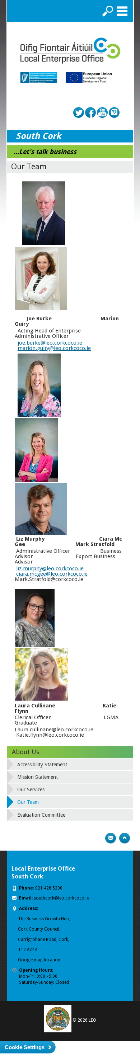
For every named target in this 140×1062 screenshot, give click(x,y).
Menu (122, 11)
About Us (25, 752)
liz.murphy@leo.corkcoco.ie (50, 568)
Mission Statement (37, 777)
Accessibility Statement (42, 764)
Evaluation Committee (41, 815)
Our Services (31, 789)
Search (107, 11)
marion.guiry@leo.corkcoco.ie (54, 348)
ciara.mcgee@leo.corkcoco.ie (52, 574)
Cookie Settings (25, 1047)
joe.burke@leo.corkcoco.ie (50, 343)
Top (124, 838)
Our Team (28, 802)
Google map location (39, 959)
